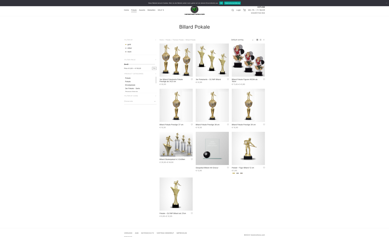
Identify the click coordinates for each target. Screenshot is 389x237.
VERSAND (128, 233)
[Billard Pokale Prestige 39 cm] (248, 105)
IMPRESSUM (182, 233)
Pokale (134, 10)
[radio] (233, 173)
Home (126, 10)
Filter (154, 68)
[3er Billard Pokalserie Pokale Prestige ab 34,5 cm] (176, 60)
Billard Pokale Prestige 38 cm (208, 125)
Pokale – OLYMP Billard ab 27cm (173, 213)
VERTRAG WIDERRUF (165, 233)
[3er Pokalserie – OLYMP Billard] (212, 60)
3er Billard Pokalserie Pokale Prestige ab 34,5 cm (171, 80)
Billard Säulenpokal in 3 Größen (172, 159)
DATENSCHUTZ (147, 233)
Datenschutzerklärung (232, 3)
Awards (142, 10)
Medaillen (151, 10)
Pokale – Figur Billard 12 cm (243, 168)
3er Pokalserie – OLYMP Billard (208, 79)
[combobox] (140, 101)
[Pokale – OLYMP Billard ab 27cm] (176, 194)
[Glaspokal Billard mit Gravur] (212, 148)
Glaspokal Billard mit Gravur (207, 168)
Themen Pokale (178, 40)
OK (221, 3)
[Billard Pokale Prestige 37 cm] (176, 105)
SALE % (161, 10)
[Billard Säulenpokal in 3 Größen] (176, 144)
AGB (136, 233)
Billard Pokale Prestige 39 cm (244, 125)
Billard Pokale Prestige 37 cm (171, 125)
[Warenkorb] (244, 10)
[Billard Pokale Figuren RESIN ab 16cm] (248, 60)
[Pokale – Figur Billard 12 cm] (248, 148)
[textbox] (140, 101)
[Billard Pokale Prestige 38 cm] (212, 105)
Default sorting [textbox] (237, 40)
